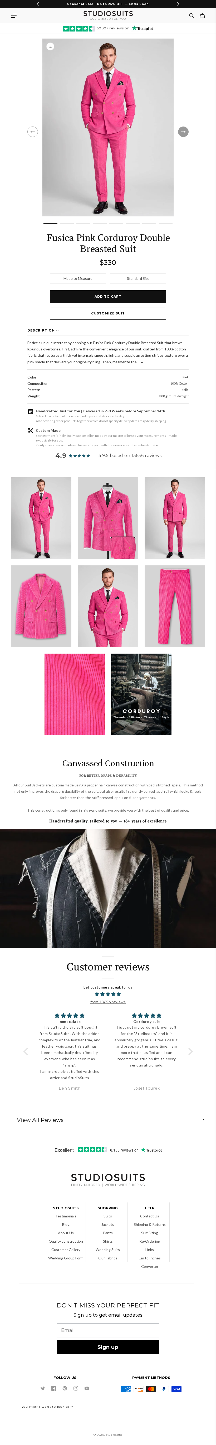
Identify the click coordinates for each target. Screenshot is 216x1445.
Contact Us (149, 1216)
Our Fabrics (107, 1258)
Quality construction (66, 1241)
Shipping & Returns (150, 1224)
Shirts (108, 1241)
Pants (108, 1233)
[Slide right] (183, 132)
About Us (66, 1233)
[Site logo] (108, 1180)
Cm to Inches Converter (150, 1262)
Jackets (107, 1224)
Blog (66, 1224)
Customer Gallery (65, 1249)
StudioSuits (114, 1434)
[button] (14, 16)
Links (149, 1249)
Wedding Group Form (66, 1258)
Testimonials (65, 1216)
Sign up (107, 1347)
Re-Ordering (149, 1241)
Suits (108, 1216)
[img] (108, 994)
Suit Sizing (149, 1233)
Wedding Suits (108, 1249)
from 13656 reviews (108, 1002)
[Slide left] (32, 132)
